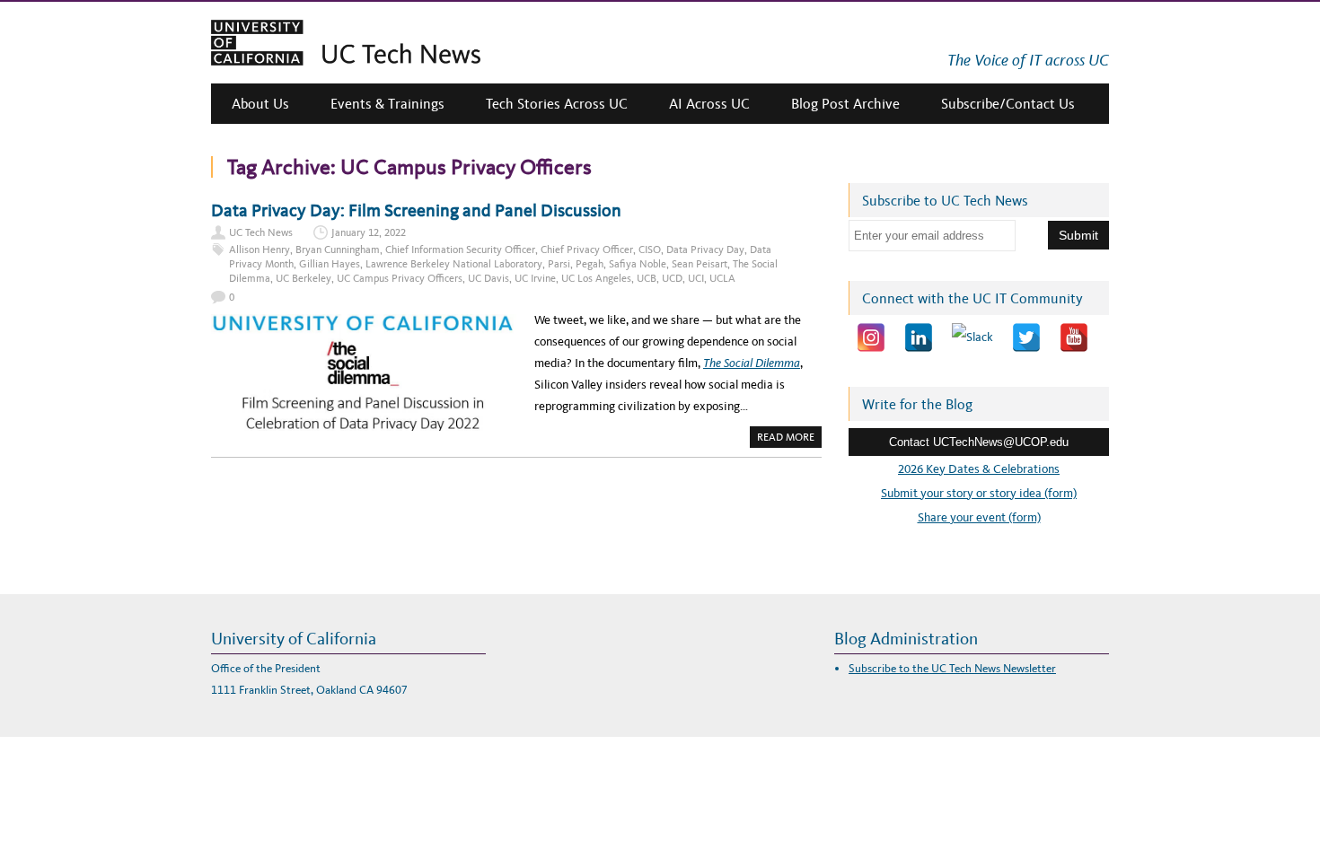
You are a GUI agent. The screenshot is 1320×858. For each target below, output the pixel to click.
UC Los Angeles (596, 278)
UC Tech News (261, 232)
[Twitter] (1026, 337)
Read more (789, 439)
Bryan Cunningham (337, 249)
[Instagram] (871, 337)
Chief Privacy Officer (587, 249)
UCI (696, 278)
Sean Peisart (699, 264)
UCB (646, 278)
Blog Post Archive (845, 103)
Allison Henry (259, 249)
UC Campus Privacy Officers (399, 278)
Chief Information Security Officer (460, 249)
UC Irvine (535, 278)
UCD (672, 278)
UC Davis (488, 278)
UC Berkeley (303, 278)
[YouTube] (1074, 337)
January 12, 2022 (368, 232)
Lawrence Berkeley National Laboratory (453, 264)
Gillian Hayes (329, 264)
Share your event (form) (979, 517)
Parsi (559, 264)
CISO (649, 249)
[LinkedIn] (918, 337)
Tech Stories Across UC (557, 103)
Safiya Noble (637, 264)
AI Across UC (709, 103)
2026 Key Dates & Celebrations (979, 469)
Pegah (589, 264)
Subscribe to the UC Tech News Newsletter (952, 668)
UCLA (722, 278)
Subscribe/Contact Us (1008, 103)
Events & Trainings (387, 103)
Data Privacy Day (705, 249)
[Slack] (972, 337)
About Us (260, 103)
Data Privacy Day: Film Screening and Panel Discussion (416, 210)
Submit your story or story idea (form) (979, 493)
